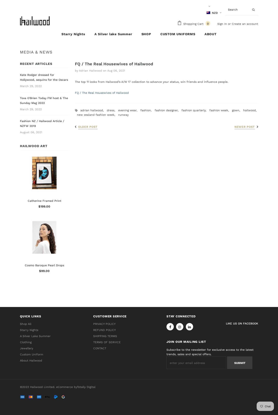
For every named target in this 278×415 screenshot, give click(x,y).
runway (123, 114)
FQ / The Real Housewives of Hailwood (102, 92)
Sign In (222, 23)
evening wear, (129, 110)
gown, (237, 110)
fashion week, (220, 110)
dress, (112, 110)
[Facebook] (170, 326)
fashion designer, (168, 110)
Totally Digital (86, 387)
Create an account (245, 23)
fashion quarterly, (195, 110)
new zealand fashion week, (97, 114)
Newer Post (244, 126)
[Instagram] (179, 326)
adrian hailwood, (93, 110)
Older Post (87, 126)
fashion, (147, 110)
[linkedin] (189, 326)
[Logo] (35, 21)
